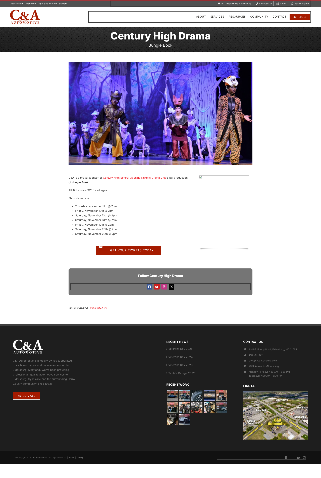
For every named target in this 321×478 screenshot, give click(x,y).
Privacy (80, 457)
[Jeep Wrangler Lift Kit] (184, 420)
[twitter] (171, 287)
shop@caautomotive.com (263, 360)
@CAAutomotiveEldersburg (264, 366)
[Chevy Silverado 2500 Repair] (209, 408)
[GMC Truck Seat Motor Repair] (172, 420)
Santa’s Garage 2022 (181, 373)
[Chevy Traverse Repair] (184, 396)
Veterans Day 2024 (180, 357)
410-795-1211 (256, 355)
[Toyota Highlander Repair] (172, 408)
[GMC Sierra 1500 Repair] (197, 408)
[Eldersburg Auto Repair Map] (275, 392)
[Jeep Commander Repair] (184, 408)
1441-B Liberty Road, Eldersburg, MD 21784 (273, 349)
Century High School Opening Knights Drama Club (134, 177)
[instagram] (164, 287)
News (104, 308)
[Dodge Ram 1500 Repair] (172, 396)
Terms (71, 457)
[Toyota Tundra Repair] (197, 396)
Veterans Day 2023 (180, 365)
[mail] (292, 457)
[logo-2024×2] (25, 11)
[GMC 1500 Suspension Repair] (221, 396)
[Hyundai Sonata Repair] (221, 408)
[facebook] (149, 287)
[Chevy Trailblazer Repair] (209, 396)
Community (95, 308)
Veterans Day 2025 (180, 348)
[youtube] (157, 287)
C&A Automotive (39, 457)
